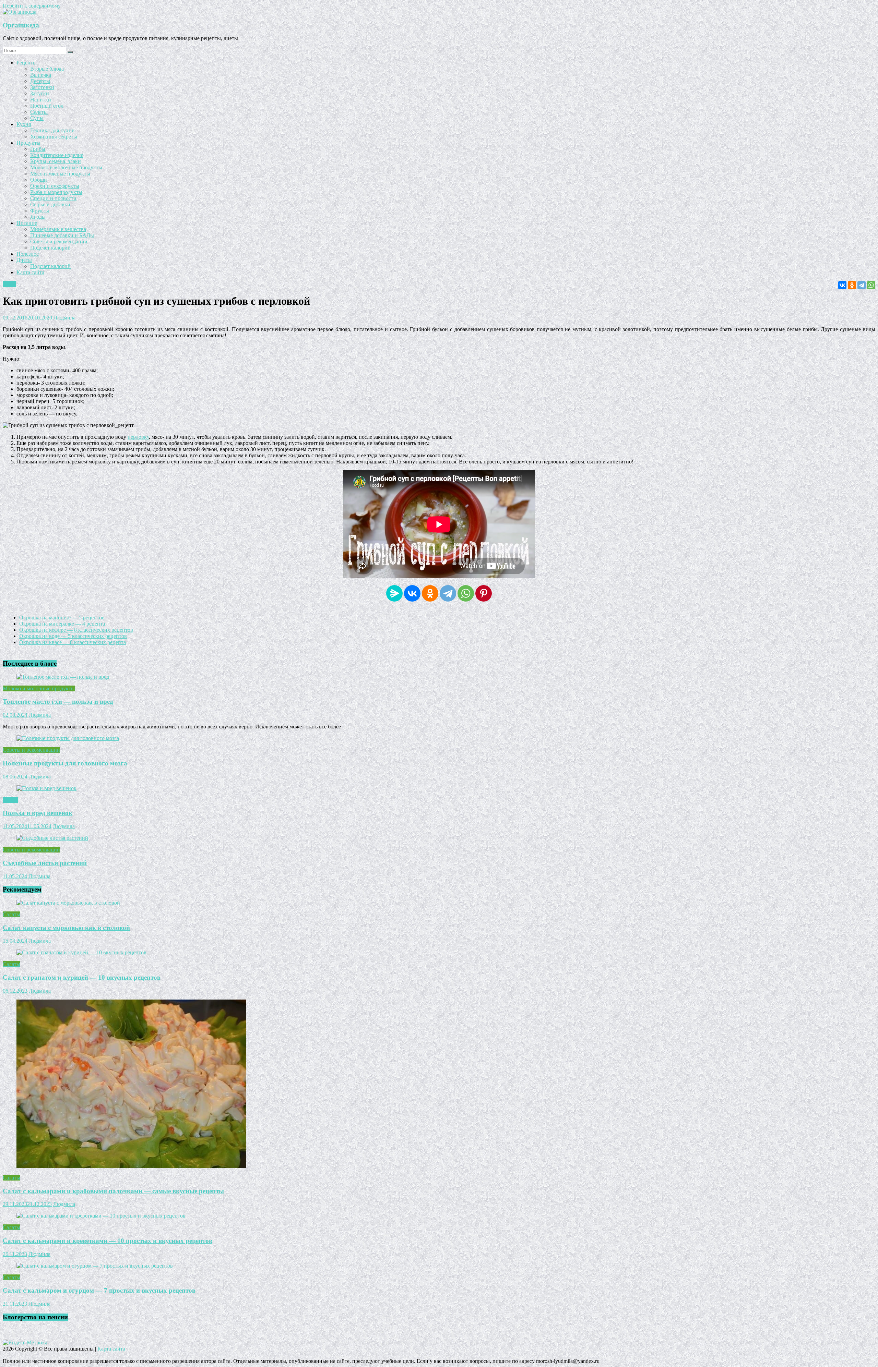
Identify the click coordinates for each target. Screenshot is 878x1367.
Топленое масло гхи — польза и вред (58, 701)
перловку (138, 437)
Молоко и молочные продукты (66, 167)
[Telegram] (861, 285)
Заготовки (42, 87)
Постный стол (46, 106)
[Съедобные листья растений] (52, 838)
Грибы (37, 149)
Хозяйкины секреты (53, 137)
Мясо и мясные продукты (60, 174)
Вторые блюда (47, 69)
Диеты (24, 260)
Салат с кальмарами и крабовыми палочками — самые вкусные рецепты (113, 1191)
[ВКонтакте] (842, 285)
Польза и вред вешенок (37, 812)
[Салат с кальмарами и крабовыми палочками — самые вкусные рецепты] (131, 1166)
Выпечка (40, 75)
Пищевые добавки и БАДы (62, 235)
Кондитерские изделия (56, 155)
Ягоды (38, 217)
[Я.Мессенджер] (394, 593)
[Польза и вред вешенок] (46, 788)
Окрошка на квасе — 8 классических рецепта (72, 642)
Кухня (23, 124)
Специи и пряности (53, 198)
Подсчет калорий (50, 248)
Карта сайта (30, 272)
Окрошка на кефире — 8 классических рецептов (76, 630)
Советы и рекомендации (58, 241)
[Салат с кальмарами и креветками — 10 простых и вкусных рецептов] (101, 1216)
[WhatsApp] (871, 285)
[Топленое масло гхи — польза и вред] (62, 677)
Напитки (40, 99)
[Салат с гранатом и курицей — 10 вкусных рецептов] (81, 952)
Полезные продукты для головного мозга (65, 763)
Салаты (39, 112)
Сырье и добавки (50, 204)
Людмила (64, 317)
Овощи (38, 180)
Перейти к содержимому (32, 6)
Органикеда (21, 25)
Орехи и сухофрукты (54, 186)
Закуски (39, 93)
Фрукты (39, 211)
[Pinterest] (483, 593)
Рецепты (26, 62)
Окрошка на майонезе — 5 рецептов (62, 617)
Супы (37, 118)
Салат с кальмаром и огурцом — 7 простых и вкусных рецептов (99, 1290)
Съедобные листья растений (45, 863)
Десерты (40, 81)
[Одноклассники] (852, 285)
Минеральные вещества (58, 229)
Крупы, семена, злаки (55, 161)
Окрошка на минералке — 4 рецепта (62, 624)
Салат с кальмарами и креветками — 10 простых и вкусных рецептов (107, 1240)
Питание (26, 223)
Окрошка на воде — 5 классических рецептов (73, 636)
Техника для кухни (52, 130)
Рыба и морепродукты (56, 192)
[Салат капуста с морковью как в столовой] (68, 903)
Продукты (28, 143)
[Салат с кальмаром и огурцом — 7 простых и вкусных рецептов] (94, 1266)
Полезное (27, 254)
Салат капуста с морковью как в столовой (66, 927)
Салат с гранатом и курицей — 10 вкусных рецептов (82, 977)
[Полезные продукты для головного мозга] (67, 738)
